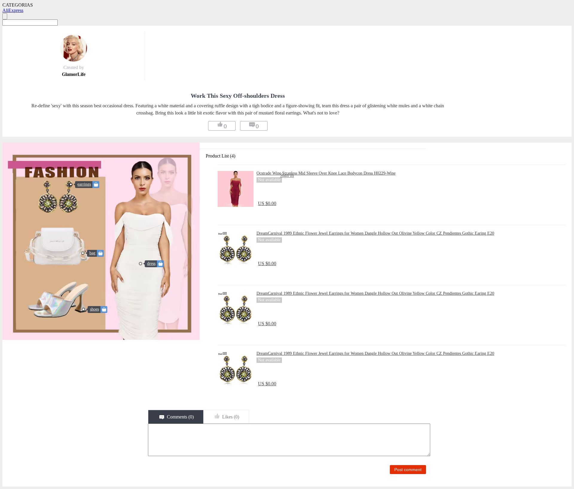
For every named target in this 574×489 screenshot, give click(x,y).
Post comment (408, 469)
